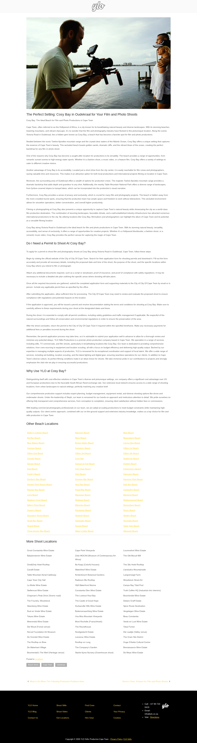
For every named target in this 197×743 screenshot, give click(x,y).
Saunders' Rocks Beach (38, 515)
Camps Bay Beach (131, 443)
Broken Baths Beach (84, 443)
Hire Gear (89, 718)
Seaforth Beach (82, 515)
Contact (117, 705)
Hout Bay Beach (82, 484)
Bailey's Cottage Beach (37, 433)
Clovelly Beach (34, 458)
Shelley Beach (129, 515)
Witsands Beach (130, 531)
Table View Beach (131, 526)
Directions (154, 717)
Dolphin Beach (130, 464)
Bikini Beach (80, 438)
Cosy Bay (79, 458)
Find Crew (89, 705)
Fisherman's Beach (132, 469)
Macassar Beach (82, 495)
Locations (39, 659)
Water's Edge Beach (84, 531)
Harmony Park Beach (133, 479)
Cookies (117, 718)
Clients (88, 711)
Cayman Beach (34, 448)
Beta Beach (128, 433)
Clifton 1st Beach (131, 448)
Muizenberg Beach (131, 505)
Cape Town (47, 665)
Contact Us (33, 718)
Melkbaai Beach (82, 500)
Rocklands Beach (83, 510)
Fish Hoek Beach (83, 469)
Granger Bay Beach (84, 479)
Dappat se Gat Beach (85, 464)
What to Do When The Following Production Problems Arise (57, 681)
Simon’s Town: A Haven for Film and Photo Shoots (145, 681)
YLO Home (33, 705)
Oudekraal (61, 665)
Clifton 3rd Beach (83, 453)
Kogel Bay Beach (83, 490)
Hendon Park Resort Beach (39, 484)
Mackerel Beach (130, 495)
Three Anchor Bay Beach (38, 531)
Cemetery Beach (82, 448)
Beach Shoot (33, 665)
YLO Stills (127, 739)
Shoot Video (61, 711)
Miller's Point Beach (36, 505)
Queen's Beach (34, 510)
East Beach (32, 469)
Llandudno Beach (131, 490)
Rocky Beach (129, 510)
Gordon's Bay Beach (36, 479)
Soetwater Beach (83, 521)
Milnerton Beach (82, 505)
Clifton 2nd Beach (35, 453)
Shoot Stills (61, 705)
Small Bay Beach (35, 521)
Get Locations (62, 718)
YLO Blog (32, 711)
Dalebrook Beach (131, 458)
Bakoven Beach (82, 433)
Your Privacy (119, 711)
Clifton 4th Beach (131, 453)
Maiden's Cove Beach (37, 500)
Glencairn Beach (130, 474)
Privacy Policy (116, 739)
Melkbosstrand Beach (133, 500)
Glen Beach (80, 474)
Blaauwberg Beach (131, 438)
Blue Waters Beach (35, 443)
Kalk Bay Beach (130, 484)
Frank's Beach (33, 474)
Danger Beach (33, 464)
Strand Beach (33, 526)
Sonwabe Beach (130, 521)
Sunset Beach (81, 526)
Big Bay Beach (33, 438)
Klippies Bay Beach (36, 490)
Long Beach (32, 495)
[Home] (98, 6)
